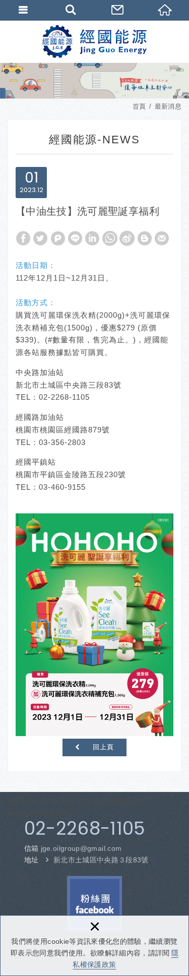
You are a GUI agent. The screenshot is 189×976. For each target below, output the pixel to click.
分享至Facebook (23, 238)
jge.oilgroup (81, 848)
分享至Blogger (144, 238)
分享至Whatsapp (109, 238)
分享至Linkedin (92, 238)
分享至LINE (75, 238)
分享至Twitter (40, 238)
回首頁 (165, 10)
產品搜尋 (71, 10)
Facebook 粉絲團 (94, 903)
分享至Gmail (161, 238)
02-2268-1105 (84, 829)
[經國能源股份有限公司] (94, 41)
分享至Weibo (127, 238)
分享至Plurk (58, 238)
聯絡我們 (118, 10)
